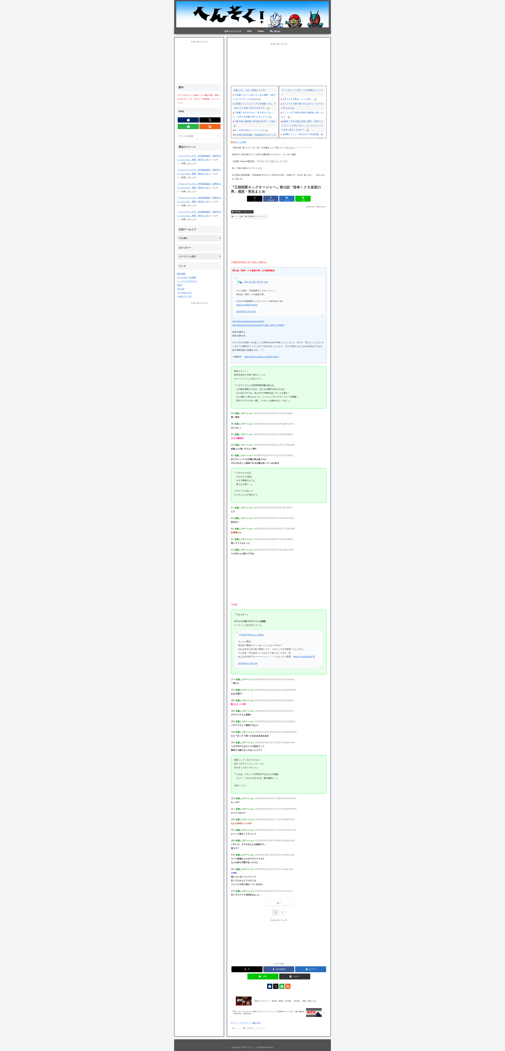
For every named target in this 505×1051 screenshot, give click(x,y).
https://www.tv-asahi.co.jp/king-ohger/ (261, 357)
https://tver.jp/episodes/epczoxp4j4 (248, 321)
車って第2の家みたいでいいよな (249, 130)
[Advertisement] (279, 64)
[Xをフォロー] (275, 986)
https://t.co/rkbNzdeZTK (304, 657)
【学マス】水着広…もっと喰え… (298, 99)
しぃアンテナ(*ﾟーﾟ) (186, 281)
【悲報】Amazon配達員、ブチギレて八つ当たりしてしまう (260, 161)
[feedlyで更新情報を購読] (281, 986)
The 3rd (180, 289)
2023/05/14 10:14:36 (246, 312)
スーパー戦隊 (238, 216)
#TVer (239, 301)
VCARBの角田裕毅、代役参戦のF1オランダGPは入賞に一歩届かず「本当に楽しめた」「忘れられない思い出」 (278, 177)
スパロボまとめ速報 (186, 277)
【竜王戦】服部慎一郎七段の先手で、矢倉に (255, 121)
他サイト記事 (239, 142)
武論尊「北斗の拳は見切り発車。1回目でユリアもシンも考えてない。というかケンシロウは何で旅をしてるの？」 (302, 125)
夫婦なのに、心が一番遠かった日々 (250, 90)
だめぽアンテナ (184, 296)
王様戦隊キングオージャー (243, 212)
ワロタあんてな (184, 292)
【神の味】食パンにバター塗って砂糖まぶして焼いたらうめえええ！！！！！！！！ (272, 148)
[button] (294, 976)
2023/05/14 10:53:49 (247, 663)
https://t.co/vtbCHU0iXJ (247, 305)
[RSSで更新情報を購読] (288, 986)
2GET (180, 285)
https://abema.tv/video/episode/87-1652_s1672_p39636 (258, 325)
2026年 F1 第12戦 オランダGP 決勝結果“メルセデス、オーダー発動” (264, 154)
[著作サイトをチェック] (269, 986)
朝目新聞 (181, 274)
